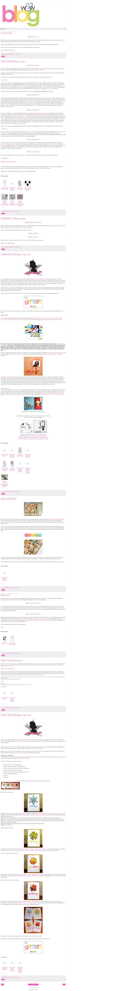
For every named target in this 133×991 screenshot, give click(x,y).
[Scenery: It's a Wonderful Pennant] (12, 184)
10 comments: (17, 587)
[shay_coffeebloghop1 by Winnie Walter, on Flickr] (33, 139)
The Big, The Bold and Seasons (50, 354)
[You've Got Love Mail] (20, 186)
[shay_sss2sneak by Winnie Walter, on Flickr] (33, 237)
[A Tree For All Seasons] (5, 450)
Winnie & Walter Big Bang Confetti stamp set (30, 618)
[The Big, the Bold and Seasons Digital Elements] (28, 464)
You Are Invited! (6, 33)
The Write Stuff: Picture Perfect (29, 319)
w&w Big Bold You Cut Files (22, 117)
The (40, 394)
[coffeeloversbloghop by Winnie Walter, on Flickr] (33, 65)
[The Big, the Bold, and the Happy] (4, 466)
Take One (31, 282)
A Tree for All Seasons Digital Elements (20, 469)
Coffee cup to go (41, 113)
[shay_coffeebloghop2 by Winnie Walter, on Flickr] (33, 151)
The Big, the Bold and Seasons (50, 319)
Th (46, 813)
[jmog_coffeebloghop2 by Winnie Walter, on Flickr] (33, 109)
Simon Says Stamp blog (59, 225)
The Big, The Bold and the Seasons (38, 815)
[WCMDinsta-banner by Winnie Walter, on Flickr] (33, 37)
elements (3, 144)
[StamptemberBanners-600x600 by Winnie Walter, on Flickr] (33, 222)
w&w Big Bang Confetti (11, 114)
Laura (11, 598)
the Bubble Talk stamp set (38, 620)
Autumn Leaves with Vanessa (11, 661)
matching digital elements (22, 664)
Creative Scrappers (38, 437)
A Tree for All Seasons (55, 352)
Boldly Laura (5, 595)
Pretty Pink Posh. (10, 106)
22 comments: (17, 977)
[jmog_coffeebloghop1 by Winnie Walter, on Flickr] (33, 94)
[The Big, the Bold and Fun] (20, 453)
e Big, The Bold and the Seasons (55, 813)
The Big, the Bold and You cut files (27, 189)
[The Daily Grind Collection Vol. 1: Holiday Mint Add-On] (4, 480)
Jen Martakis (34, 113)
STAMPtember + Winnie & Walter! (13, 219)
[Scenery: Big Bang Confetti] (4, 186)
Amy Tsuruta (40, 70)
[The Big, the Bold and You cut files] (27, 186)
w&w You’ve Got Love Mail (29, 102)
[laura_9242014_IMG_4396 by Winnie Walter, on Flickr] (33, 603)
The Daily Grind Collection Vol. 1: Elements (12, 203)
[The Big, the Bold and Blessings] (12, 450)
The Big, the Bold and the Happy (43, 318)
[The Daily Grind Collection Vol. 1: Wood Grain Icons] (19, 200)
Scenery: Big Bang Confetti (4, 188)
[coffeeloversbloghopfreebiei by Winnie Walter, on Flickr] (8, 161)
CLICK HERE (4, 47)
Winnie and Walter (9, 287)
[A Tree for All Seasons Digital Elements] (20, 464)
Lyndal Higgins (39, 279)
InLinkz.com (3, 207)
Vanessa (8, 663)
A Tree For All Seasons (4, 455)
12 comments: (17, 54)
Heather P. (10, 519)
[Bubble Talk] (4, 642)
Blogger (36, 989)
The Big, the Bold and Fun (20, 455)
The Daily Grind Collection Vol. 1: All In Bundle (4, 203)
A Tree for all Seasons (23, 758)
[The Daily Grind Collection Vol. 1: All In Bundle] (4, 200)
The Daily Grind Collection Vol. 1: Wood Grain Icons (19, 204)
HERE (31, 77)
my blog (23, 293)
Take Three (44, 282)
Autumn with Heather (8, 499)
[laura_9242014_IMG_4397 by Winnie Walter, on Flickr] (33, 614)
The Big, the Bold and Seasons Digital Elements (28, 470)
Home (33, 984)
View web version (33, 987)
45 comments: (17, 211)
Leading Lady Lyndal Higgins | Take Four (15, 254)
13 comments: (17, 707)
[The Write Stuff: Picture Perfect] (12, 466)
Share (3, 56)
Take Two (36, 282)
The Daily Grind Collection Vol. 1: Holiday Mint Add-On (4, 484)
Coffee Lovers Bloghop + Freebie (13, 62)
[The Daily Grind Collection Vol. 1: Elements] (12, 200)
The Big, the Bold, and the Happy (4, 469)
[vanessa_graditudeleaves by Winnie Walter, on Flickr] (8, 668)
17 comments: (17, 491)
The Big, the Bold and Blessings (11, 319)
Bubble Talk (4, 643)
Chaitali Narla (31, 70)
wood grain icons (11, 144)
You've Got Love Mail (20, 188)
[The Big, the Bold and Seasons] (28, 450)
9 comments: (17, 247)
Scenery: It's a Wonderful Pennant (12, 189)
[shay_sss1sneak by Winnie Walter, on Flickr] (33, 233)
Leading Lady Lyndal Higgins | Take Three (16, 715)
